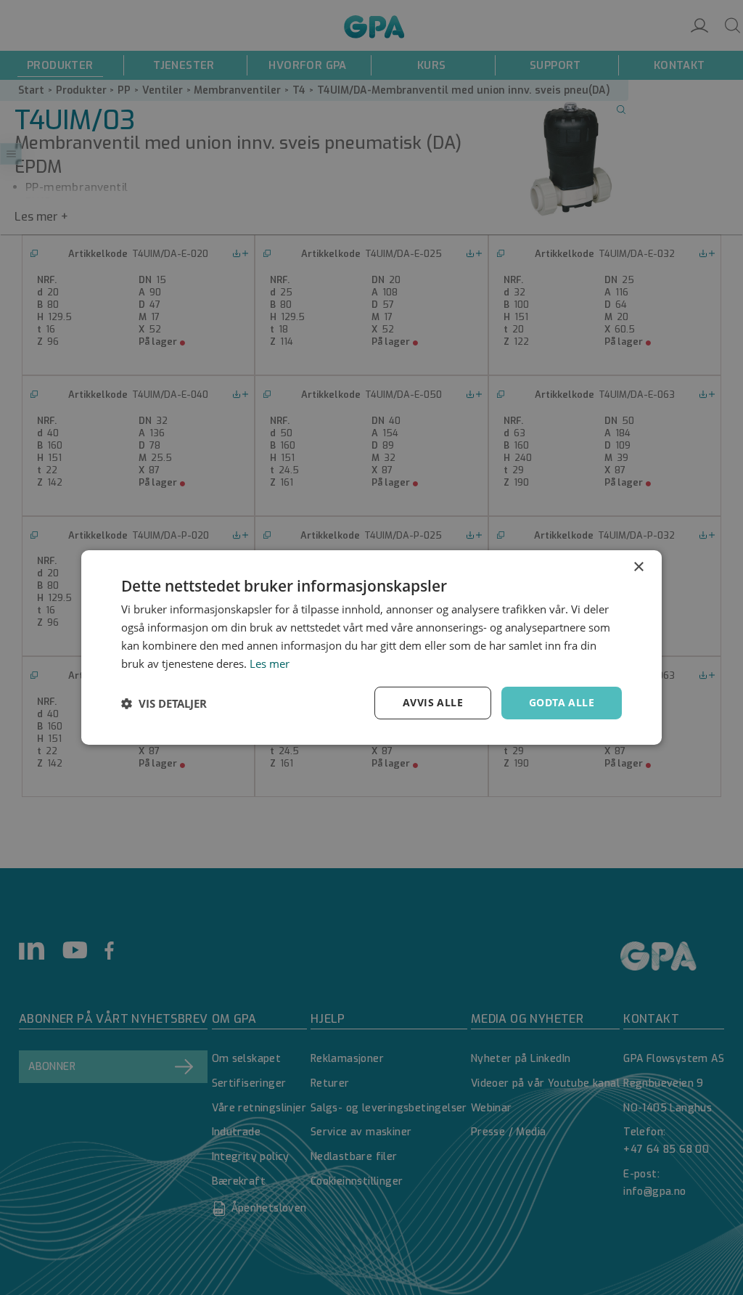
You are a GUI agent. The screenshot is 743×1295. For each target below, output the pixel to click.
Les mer (270, 663)
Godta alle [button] (561, 702)
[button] (164, 703)
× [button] (638, 567)
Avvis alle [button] (433, 702)
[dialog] (371, 647)
